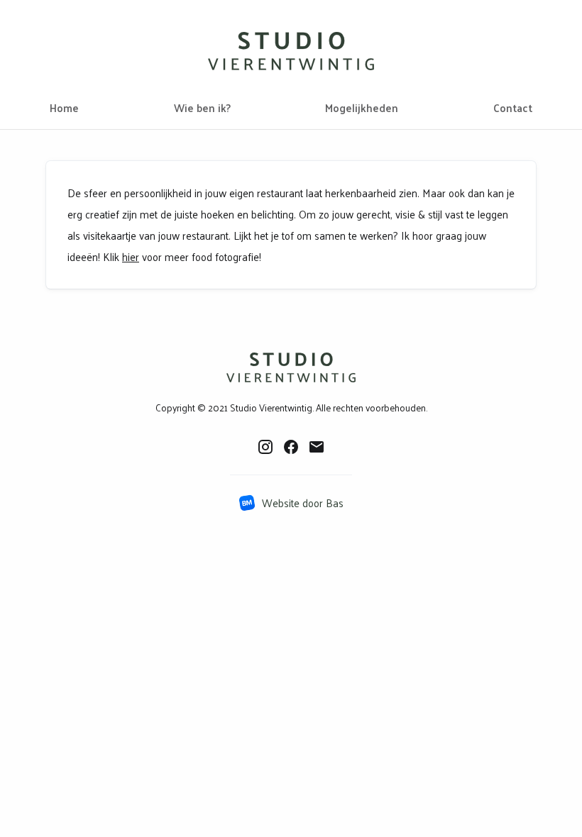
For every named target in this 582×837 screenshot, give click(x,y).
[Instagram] (265, 446)
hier (130, 256)
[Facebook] (291, 446)
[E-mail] (316, 446)
